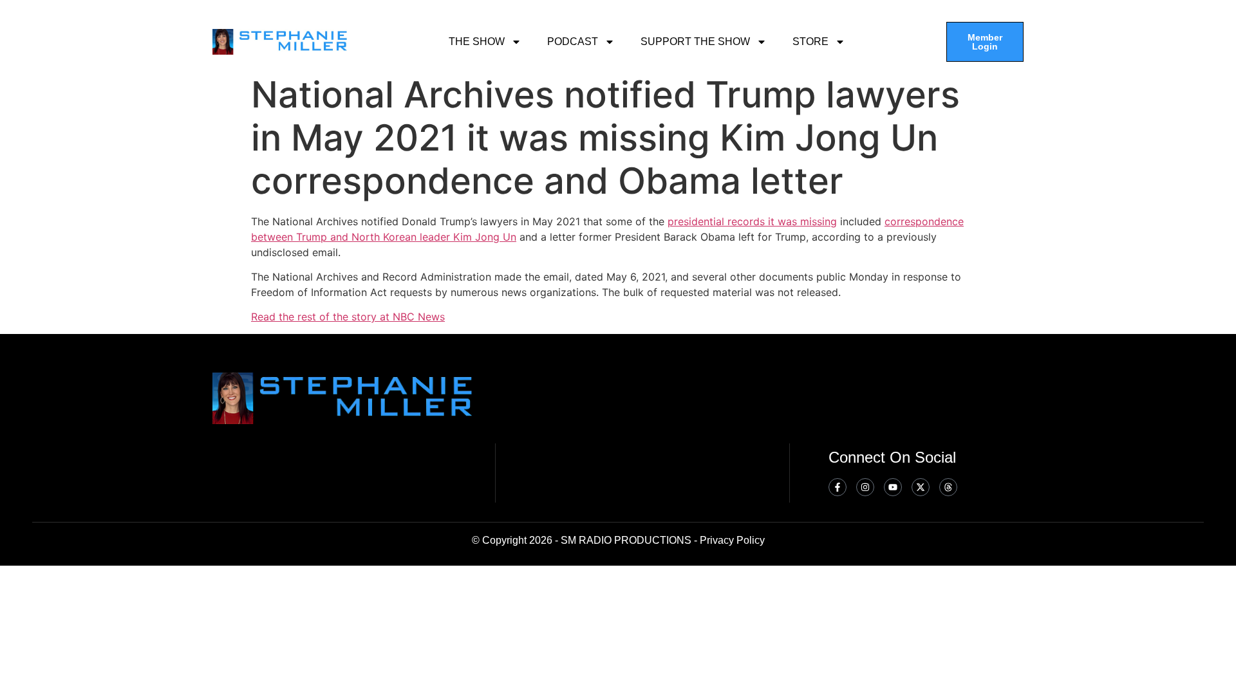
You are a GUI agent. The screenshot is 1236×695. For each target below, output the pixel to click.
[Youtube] (893, 487)
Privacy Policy (732, 540)
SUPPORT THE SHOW (695, 41)
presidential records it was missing (752, 221)
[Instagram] (865, 487)
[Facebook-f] (838, 487)
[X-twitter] (921, 487)
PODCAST (572, 41)
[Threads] (948, 487)
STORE (810, 41)
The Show (477, 41)
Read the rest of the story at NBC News (348, 316)
